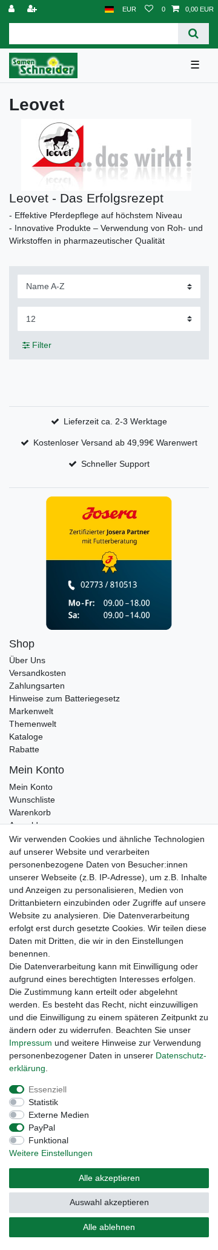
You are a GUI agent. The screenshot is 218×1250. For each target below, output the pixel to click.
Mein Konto (31, 787)
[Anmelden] (12, 9)
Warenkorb (30, 812)
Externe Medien (58, 1115)
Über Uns (27, 660)
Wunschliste (32, 799)
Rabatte (24, 749)
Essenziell (47, 1089)
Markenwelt (31, 711)
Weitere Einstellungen (51, 1153)
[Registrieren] (33, 9)
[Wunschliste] (148, 9)
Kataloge (26, 736)
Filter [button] (41, 345)
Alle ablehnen (109, 1227)
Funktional (48, 1140)
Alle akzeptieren (109, 1178)
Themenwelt (32, 724)
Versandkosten (37, 673)
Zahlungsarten (37, 685)
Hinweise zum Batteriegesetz (64, 698)
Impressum (30, 1043)
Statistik (43, 1102)
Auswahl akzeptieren (109, 1202)
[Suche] (193, 33)
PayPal (41, 1127)
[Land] (109, 9)
